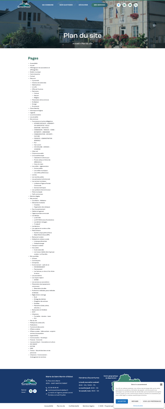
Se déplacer (35, 102)
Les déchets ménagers (40, 222)
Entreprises (35, 263)
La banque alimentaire (40, 241)
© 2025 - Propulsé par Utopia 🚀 (109, 406)
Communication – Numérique (38, 338)
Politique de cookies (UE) (37, 323)
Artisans (34, 258)
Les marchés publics (38, 177)
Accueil (76, 43)
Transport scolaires (37, 245)
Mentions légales (35, 196)
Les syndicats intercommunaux (41, 190)
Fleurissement (38, 269)
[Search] (136, 5)
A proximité (35, 80)
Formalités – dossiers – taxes (42, 316)
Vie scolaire (35, 248)
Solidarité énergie (39, 243)
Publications (33, 325)
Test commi (37, 145)
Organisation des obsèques (42, 207)
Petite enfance (36, 230)
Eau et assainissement (38, 209)
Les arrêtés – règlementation (40, 166)
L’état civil (35, 151)
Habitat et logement (38, 211)
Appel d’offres (34, 336)
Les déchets (35, 216)
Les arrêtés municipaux (41, 171)
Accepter (122, 401)
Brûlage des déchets (40, 299)
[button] (161, 384)
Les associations (37, 276)
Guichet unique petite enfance (43, 233)
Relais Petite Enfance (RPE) (42, 235)
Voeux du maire (38, 164)
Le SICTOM (37, 218)
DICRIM (36, 280)
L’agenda (32, 113)
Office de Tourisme (37, 89)
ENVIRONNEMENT (39, 267)
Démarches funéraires (38, 203)
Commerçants (36, 260)
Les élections (36, 226)
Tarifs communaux (37, 194)
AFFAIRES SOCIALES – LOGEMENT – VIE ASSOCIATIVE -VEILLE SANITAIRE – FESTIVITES (44, 126)
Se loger (34, 104)
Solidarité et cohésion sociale (40, 239)
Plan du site (33, 321)
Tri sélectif (37, 224)
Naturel (36, 95)
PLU (35, 143)
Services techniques (40, 188)
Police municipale (37, 192)
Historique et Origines (36, 111)
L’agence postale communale (40, 213)
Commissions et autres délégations (42, 121)
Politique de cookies (138, 405)
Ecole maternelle (39, 250)
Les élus (34, 175)
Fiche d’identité (34, 108)
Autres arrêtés (38, 168)
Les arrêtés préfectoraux (41, 173)
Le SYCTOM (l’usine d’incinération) (44, 220)
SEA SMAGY (33, 344)
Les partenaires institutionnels (41, 179)
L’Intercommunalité (37, 153)
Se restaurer (35, 106)
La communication (35, 115)
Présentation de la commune (40, 100)
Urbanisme (35, 314)
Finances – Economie (36, 340)
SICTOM (32, 346)
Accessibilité (33, 63)
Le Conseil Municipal (38, 155)
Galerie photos (36, 85)
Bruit (35, 297)
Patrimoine (35, 91)
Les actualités (34, 117)
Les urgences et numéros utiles (41, 228)
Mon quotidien (34, 256)
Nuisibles (36, 303)
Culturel (36, 93)
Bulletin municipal (35, 72)
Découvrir (33, 78)
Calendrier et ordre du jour (41, 158)
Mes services (34, 198)
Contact (32, 76)
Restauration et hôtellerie (39, 310)
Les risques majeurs (38, 278)
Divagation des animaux (41, 301)
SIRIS (31, 348)
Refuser (135, 401)
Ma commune (34, 119)
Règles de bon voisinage (39, 295)
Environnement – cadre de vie (40, 265)
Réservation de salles (40, 288)
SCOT (33, 312)
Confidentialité (74, 406)
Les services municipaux (39, 181)
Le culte (34, 87)
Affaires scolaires (35, 329)
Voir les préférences (152, 401)
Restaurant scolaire (37, 237)
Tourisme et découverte (37, 327)
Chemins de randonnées (39, 83)
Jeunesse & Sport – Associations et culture (42, 342)
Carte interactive (35, 74)
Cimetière (37, 205)
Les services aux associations (40, 282)
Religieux (36, 98)
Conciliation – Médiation (39, 200)
